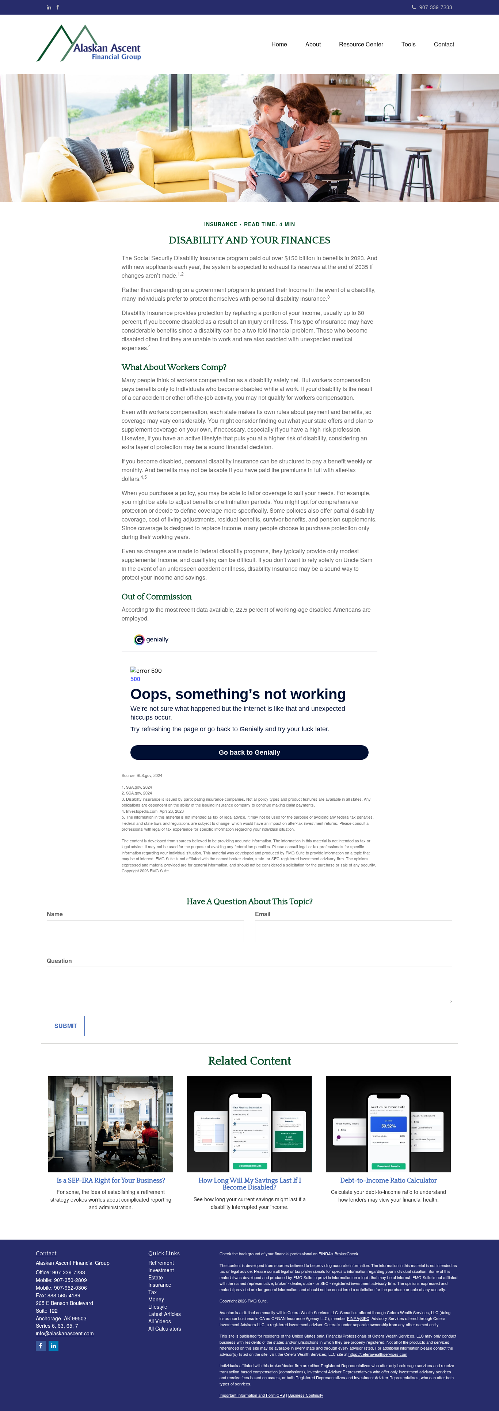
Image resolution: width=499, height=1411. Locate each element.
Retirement (161, 1262)
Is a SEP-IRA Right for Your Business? (111, 1180)
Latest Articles (164, 1313)
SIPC (364, 1318)
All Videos (159, 1321)
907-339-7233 (435, 7)
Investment (161, 1270)
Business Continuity (305, 1395)
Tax (152, 1292)
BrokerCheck (346, 1253)
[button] (313, 44)
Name (55, 914)
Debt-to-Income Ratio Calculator (388, 1180)
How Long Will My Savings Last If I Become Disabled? (249, 1184)
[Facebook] (57, 7)
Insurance (159, 1284)
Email (262, 914)
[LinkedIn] (49, 7)
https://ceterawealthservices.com (377, 1354)
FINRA (353, 1318)
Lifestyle (157, 1306)
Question (59, 961)
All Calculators (164, 1328)
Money (156, 1299)
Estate (155, 1277)
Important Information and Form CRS (252, 1395)
